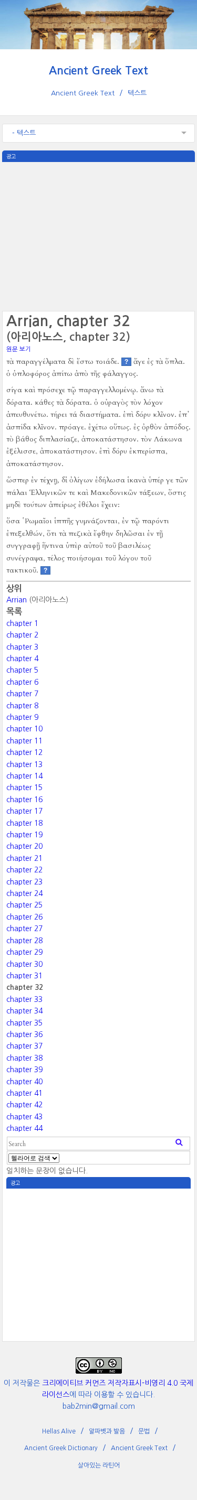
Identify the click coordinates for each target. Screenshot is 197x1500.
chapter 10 (24, 728)
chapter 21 (24, 858)
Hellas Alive (59, 1431)
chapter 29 (24, 952)
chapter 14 (24, 776)
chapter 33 (24, 999)
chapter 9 (22, 717)
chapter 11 (24, 740)
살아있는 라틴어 (99, 1465)
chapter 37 (24, 1046)
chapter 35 (24, 1023)
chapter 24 (24, 893)
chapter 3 (22, 647)
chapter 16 (24, 799)
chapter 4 (22, 658)
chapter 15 (24, 787)
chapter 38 (24, 1058)
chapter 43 (24, 1116)
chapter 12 (24, 752)
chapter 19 (24, 834)
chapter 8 (22, 705)
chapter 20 (24, 846)
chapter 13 (24, 764)
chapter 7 (22, 693)
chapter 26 (24, 917)
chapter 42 (24, 1104)
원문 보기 (18, 349)
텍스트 (137, 93)
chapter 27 (24, 928)
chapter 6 (22, 682)
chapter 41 (24, 1093)
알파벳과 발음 (107, 1431)
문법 (144, 1431)
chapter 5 (22, 670)
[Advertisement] (98, 235)
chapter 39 (24, 1069)
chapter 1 (22, 623)
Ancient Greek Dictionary (61, 1448)
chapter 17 (24, 811)
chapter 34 (24, 1011)
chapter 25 (24, 905)
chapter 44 (24, 1128)
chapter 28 (24, 940)
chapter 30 (24, 964)
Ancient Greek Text (98, 70)
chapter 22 (24, 869)
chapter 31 (24, 975)
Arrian (16, 599)
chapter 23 (24, 882)
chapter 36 (24, 1034)
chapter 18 (24, 823)
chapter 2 (22, 635)
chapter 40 (24, 1081)
